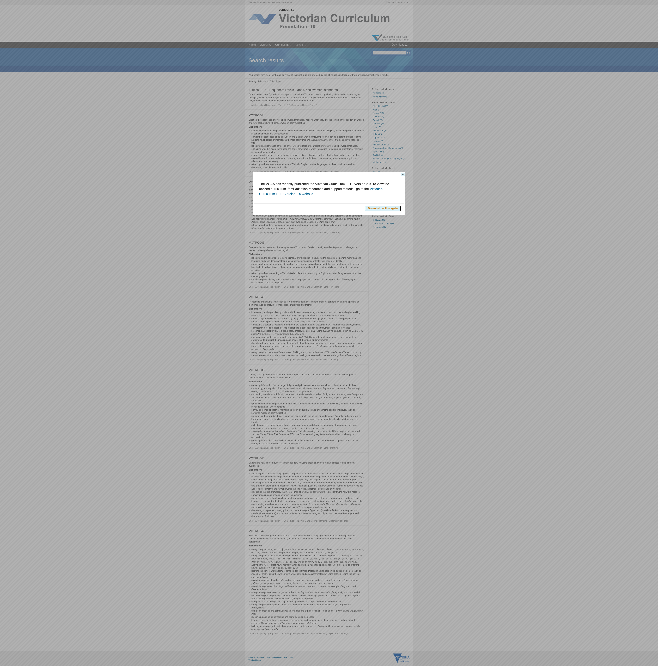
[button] (403, 174)
